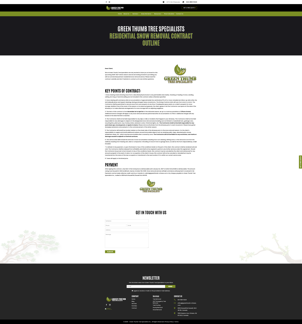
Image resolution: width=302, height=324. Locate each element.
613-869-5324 (191, 2)
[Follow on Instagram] (109, 2)
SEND (170, 286)
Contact (134, 308)
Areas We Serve (146, 14)
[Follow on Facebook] (106, 2)
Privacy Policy (169, 322)
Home (120, 14)
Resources (157, 14)
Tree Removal (157, 299)
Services (135, 14)
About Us (126, 14)
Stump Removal (158, 307)
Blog (133, 301)
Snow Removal (157, 310)
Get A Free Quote (189, 8)
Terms (177, 322)
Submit (110, 252)
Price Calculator (169, 14)
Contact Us (179, 14)
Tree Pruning (156, 305)
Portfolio (134, 306)
